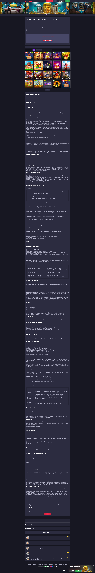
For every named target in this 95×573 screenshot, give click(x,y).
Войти (55, 1)
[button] (0, 8)
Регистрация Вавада (47, 40)
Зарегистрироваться (49, 1)
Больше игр (47, 90)
